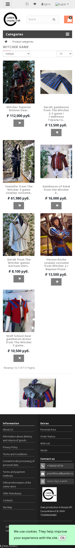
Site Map (7, 507)
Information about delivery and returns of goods (17, 438)
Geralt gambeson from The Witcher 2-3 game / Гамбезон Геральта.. (56, 113)
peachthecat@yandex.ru (60, 473)
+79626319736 (55, 465)
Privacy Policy (10, 447)
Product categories (22, 41)
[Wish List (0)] (35, 4)
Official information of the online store (17, 484)
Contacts (7, 500)
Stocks (43, 450)
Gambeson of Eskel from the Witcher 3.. (56, 189)
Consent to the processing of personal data (18, 463)
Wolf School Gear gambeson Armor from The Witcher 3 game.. (19, 340)
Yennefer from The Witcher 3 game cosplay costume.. (18, 189)
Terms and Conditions (15, 454)
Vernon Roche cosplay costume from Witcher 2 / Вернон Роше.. (56, 264)
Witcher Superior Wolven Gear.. (18, 108)
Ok (62, 537)
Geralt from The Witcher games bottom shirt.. (19, 262)
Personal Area (48, 429)
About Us (8, 429)
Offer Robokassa (12, 493)
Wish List (45, 443)
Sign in (46, 4)
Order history (47, 436)
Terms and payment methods (14, 473)
